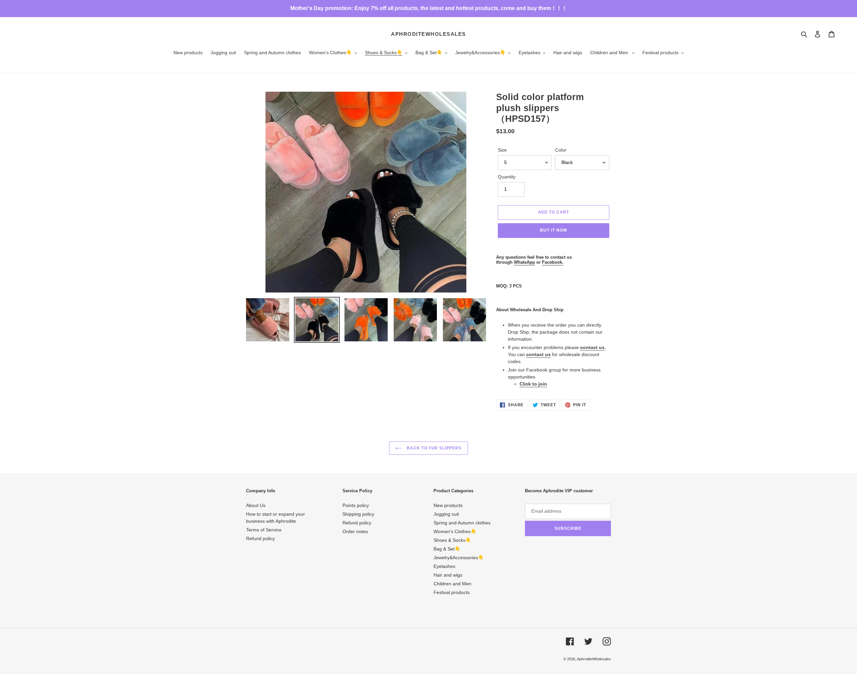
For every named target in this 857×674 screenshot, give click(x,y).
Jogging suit (446, 514)
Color (560, 150)
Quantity (507, 176)
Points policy (355, 505)
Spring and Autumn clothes (462, 522)
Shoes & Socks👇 (452, 540)
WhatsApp (524, 262)
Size (502, 150)
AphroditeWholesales (428, 34)
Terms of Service (264, 529)
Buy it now (553, 230)
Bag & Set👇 (447, 549)
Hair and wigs (448, 575)
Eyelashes (444, 566)
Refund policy (260, 538)
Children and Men (452, 583)
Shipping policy (358, 514)
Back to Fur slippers (433, 448)
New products (448, 505)
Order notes (355, 531)
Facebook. (552, 262)
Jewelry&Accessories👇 (459, 557)
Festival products (452, 592)
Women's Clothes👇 (455, 531)
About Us (255, 505)
